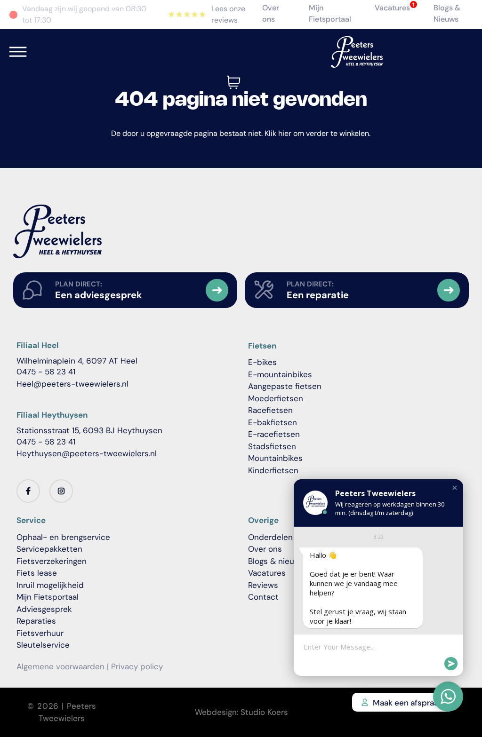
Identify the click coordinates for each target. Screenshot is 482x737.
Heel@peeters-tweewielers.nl (72, 384)
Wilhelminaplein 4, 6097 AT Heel (76, 361)
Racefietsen (270, 410)
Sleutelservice (43, 645)
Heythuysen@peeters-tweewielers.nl (86, 453)
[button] (454, 487)
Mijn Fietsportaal (47, 597)
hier (284, 133)
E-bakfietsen (272, 422)
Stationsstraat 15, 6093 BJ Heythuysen (89, 430)
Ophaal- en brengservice (63, 537)
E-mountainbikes (280, 374)
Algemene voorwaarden (60, 666)
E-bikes (262, 362)
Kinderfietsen (273, 470)
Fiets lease (36, 573)
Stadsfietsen (272, 446)
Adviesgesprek (44, 609)
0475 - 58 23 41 (45, 371)
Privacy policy (137, 666)
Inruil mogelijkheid (50, 585)
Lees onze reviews (228, 14)
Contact (263, 597)
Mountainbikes (275, 458)
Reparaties (36, 621)
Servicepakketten (49, 549)
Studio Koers (264, 712)
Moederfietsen (275, 398)
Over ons (265, 549)
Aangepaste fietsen (284, 386)
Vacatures (392, 8)
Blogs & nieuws (276, 561)
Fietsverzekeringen (51, 561)
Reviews (263, 585)
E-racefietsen (274, 434)
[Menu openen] (18, 52)
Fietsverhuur (40, 633)
